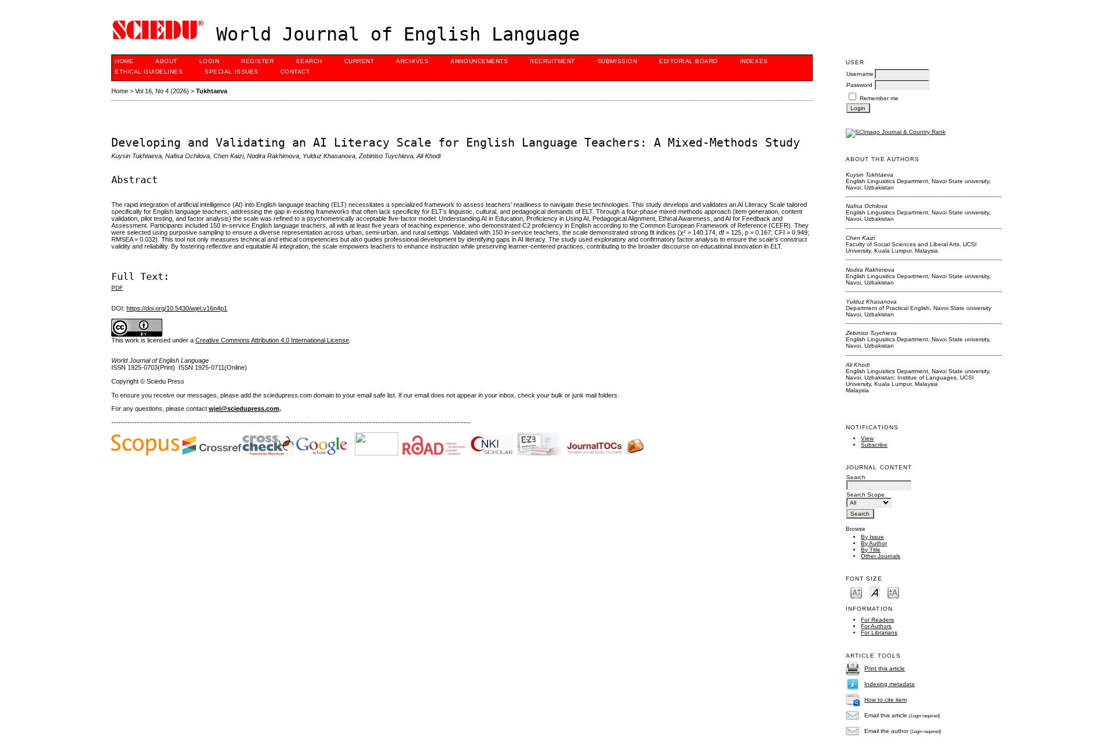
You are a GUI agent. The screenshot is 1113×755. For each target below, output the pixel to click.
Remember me (879, 98)
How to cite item (885, 699)
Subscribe (874, 445)
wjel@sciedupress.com (244, 408)
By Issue (872, 537)
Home (124, 61)
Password (859, 85)
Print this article (884, 668)
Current (359, 61)
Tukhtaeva (211, 90)
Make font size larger (893, 592)
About (166, 61)
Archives (412, 61)
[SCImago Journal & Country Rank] (895, 132)
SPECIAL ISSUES (231, 71)
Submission (617, 61)
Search (309, 61)
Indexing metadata (889, 684)
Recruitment (552, 61)
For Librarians (879, 632)
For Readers (877, 620)
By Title (871, 549)
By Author (874, 543)
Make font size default (875, 592)
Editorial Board (688, 61)
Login (209, 61)
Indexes (754, 61)
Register (257, 61)
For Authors (876, 626)
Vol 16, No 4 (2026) (162, 90)
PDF (117, 288)
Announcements (479, 61)
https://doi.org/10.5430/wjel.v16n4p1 (176, 308)
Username (860, 74)
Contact (295, 71)
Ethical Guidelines (149, 71)
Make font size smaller (856, 592)
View (867, 438)
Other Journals (880, 556)
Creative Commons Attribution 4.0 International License (272, 340)
